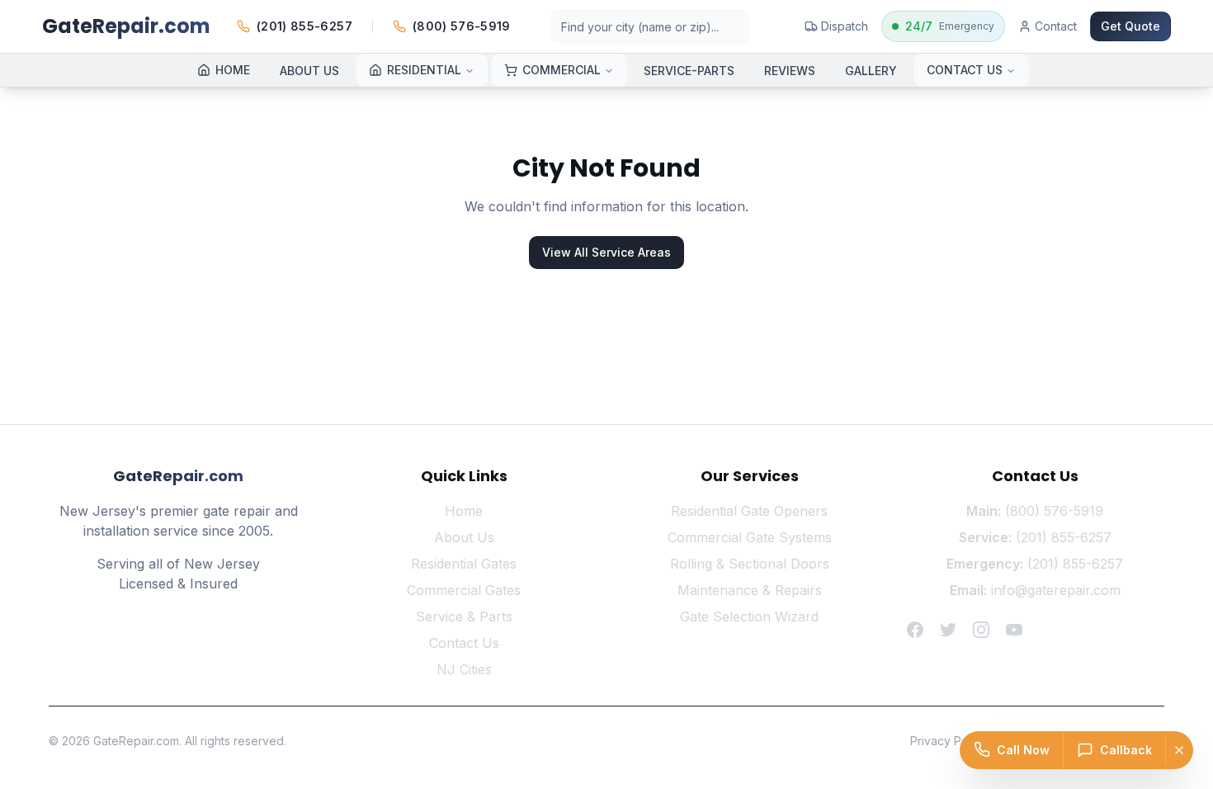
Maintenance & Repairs (749, 590)
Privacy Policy (948, 741)
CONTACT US (965, 70)
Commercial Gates (464, 590)
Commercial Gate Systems (750, 537)
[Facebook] (915, 630)
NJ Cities (464, 669)
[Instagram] (981, 630)
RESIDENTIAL (424, 70)
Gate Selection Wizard (749, 616)
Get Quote (1130, 26)
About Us (464, 537)
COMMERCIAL (561, 70)
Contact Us (464, 643)
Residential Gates (464, 563)
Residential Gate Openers (749, 511)
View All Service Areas (606, 252)
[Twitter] (948, 630)
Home (464, 511)
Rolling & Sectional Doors (749, 563)
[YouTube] (1014, 630)
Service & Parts (464, 616)
